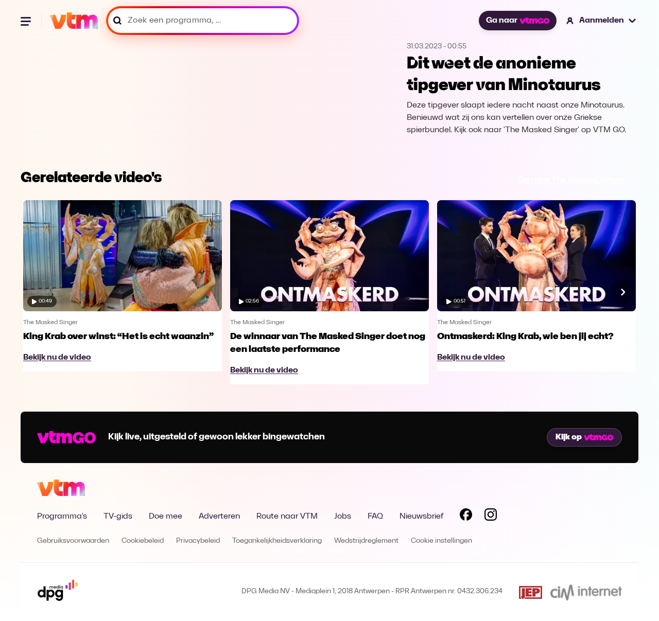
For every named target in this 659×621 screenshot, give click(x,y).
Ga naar (501, 20)
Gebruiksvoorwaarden (73, 541)
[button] (601, 20)
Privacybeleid (198, 541)
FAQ (375, 516)
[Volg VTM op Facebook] (466, 516)
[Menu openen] (27, 20)
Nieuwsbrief (421, 516)
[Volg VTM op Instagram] (490, 516)
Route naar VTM (287, 516)
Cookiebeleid (143, 541)
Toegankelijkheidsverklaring (277, 541)
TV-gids (117, 516)
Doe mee (165, 516)
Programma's (62, 516)
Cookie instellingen (441, 541)
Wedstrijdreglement (366, 541)
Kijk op (569, 437)
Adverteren (219, 516)
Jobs (342, 516)
